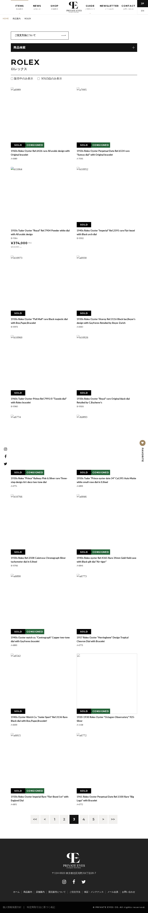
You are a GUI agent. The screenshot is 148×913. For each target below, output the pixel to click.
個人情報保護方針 (12, 907)
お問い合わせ (128, 892)
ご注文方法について (25, 35)
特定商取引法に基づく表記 (41, 907)
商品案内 (27, 892)
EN (142, 10)
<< (35, 819)
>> (113, 819)
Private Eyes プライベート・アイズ (74, 7)
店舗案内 (40, 892)
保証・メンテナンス (94, 892)
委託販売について (57, 892)
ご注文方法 (74, 892)
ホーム (16, 892)
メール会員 (112, 892)
